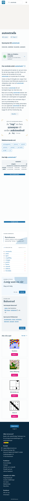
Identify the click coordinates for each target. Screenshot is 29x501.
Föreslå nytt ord (7, 469)
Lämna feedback (8, 471)
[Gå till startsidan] (3, 2)
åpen (7, 255)
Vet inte (18, 133)
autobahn (22, 47)
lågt (5, 310)
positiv (8, 262)
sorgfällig (8, 258)
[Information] (25, 66)
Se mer (23, 335)
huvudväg (16, 47)
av (10, 150)
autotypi (12, 147)
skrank (17, 321)
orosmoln (9, 251)
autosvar (16, 144)
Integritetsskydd (7, 477)
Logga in (14, 428)
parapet (12, 321)
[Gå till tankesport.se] (14, 442)
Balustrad (9, 301)
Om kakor (6, 482)
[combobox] (15, 2)
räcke (6, 308)
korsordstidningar (15, 438)
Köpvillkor (6, 486)
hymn (7, 264)
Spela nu (14, 354)
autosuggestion (7, 144)
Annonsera (6, 494)
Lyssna (6, 37)
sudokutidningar (7, 440)
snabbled (10, 47)
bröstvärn (18, 319)
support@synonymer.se (9, 448)
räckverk (6, 321)
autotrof (23, 144)
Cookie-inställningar (8, 480)
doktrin (8, 268)
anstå (7, 253)
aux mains (20, 147)
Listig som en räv (13, 282)
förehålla (8, 271)
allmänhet (14, 310)
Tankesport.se (21, 436)
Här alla (15, 292)
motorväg (4, 47)
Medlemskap (6, 484)
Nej (13, 133)
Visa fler (14, 114)
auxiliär (4, 150)
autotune (5, 147)
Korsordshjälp (7, 463)
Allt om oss (6, 492)
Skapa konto (14, 426)
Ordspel (5, 465)
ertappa (8, 260)
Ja (9, 133)
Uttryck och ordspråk (9, 467)
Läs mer (22, 292)
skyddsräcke (7, 319)
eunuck (8, 266)
